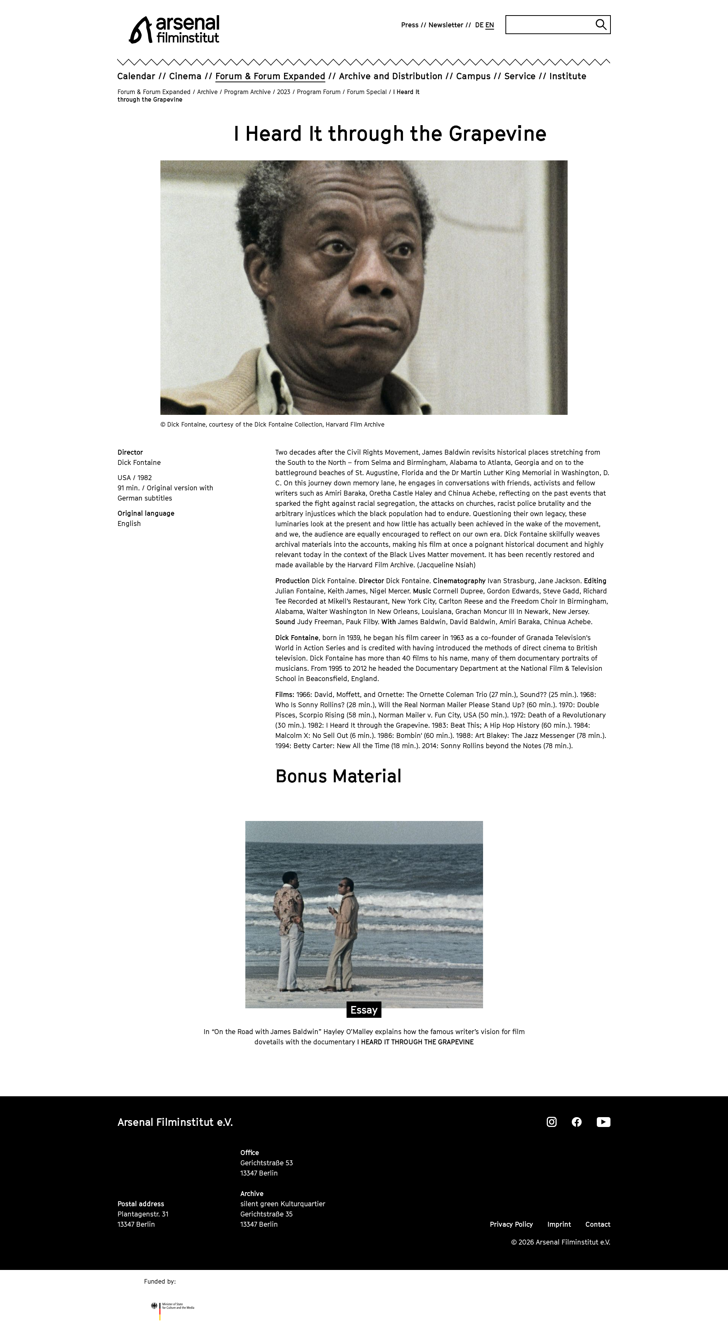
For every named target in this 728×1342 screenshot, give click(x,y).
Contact (597, 1224)
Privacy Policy (511, 1224)
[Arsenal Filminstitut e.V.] (174, 29)
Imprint (559, 1224)
